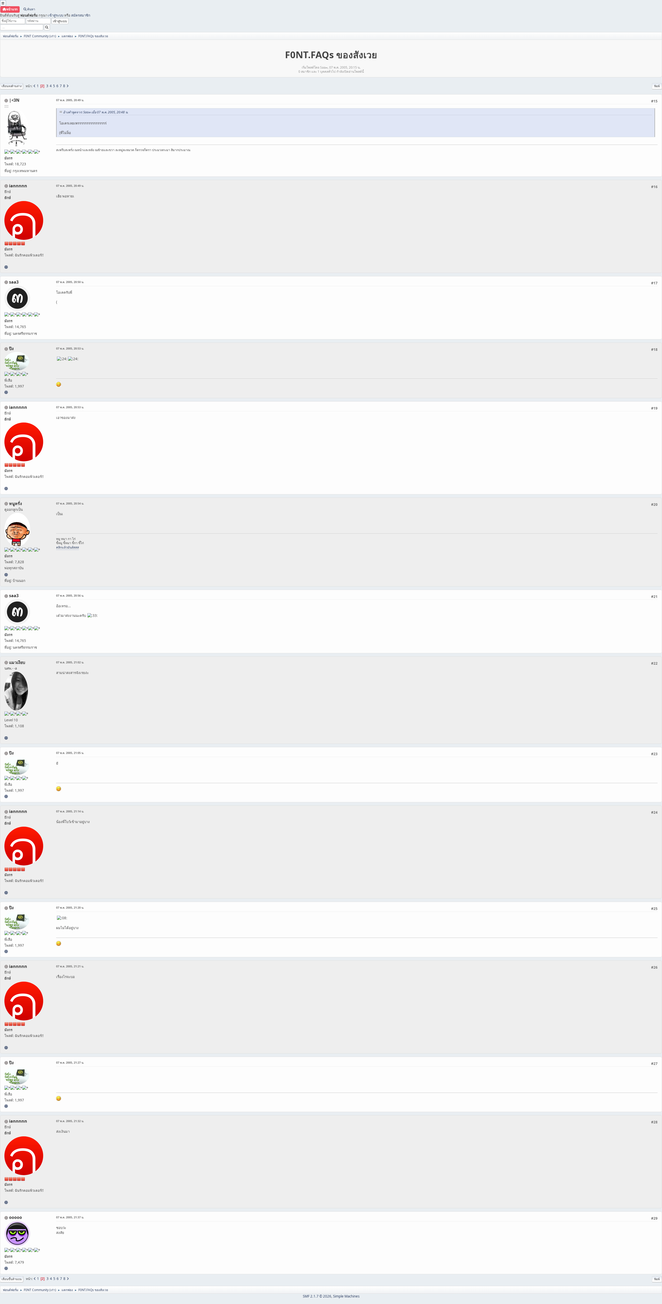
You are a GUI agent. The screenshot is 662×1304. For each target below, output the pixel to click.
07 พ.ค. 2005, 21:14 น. (70, 811)
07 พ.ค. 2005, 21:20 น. (70, 907)
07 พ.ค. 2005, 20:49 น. (70, 100)
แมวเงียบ (17, 662)
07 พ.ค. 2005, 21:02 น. (70, 662)
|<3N (14, 100)
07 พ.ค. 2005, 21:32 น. (70, 1121)
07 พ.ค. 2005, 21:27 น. (70, 1062)
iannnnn (18, 186)
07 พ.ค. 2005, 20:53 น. (70, 348)
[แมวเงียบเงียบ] (6, 738)
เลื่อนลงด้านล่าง (11, 86)
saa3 (14, 282)
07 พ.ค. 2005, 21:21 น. (70, 966)
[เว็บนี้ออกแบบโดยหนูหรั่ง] (6, 574)
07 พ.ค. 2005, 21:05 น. (70, 753)
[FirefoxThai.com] (6, 1268)
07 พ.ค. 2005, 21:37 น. (70, 1217)
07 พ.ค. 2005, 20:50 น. (70, 282)
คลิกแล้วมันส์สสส (67, 547)
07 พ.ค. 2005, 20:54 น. (70, 503)
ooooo (15, 1217)
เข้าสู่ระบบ (55, 15)
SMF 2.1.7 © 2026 (317, 1296)
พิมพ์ (657, 86)
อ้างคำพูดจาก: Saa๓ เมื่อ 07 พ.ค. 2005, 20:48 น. (95, 112)
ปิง (11, 348)
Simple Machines (346, 1296)
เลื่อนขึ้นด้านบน (12, 1279)
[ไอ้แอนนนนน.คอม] (6, 267)
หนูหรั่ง (15, 503)
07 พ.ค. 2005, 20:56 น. (70, 595)
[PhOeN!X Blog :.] (6, 392)
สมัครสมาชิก (80, 15)
